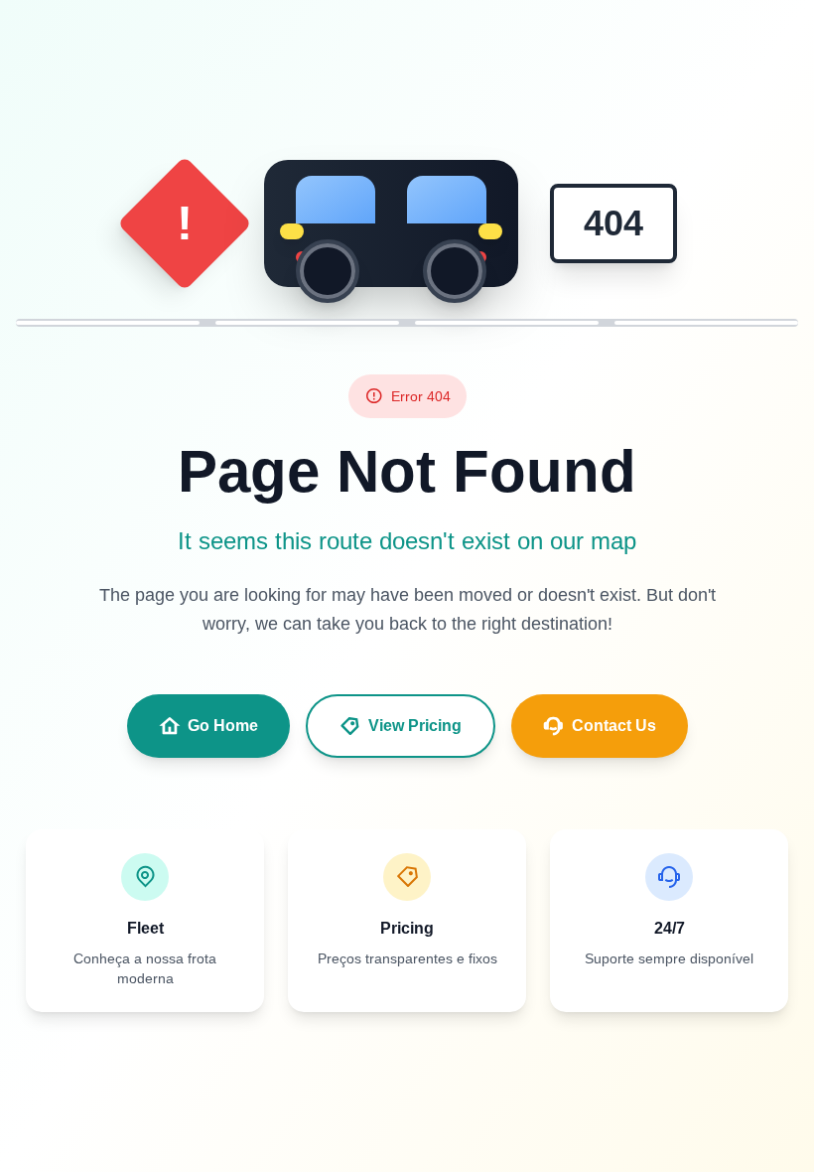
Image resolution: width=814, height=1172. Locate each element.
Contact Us (614, 725)
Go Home (223, 725)
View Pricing (415, 725)
